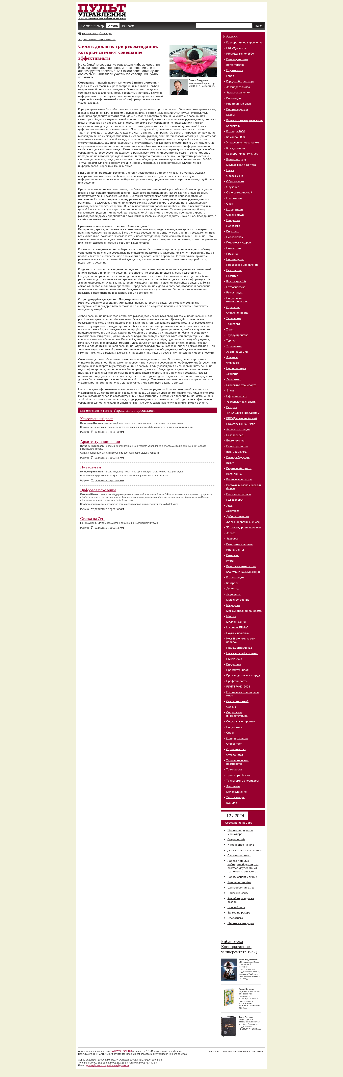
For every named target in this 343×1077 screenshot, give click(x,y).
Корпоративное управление (244, 42)
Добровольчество (237, 516)
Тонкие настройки (239, 882)
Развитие (232, 275)
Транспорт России (238, 775)
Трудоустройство (237, 335)
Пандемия (233, 220)
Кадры (230, 114)
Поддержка (233, 664)
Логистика (232, 588)
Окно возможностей (239, 192)
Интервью (232, 555)
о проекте (214, 1051)
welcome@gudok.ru (118, 1065)
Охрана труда (235, 214)
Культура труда (236, 159)
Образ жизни (234, 175)
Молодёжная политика (241, 164)
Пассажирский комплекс (242, 653)
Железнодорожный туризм (243, 527)
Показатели (233, 248)
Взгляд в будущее (238, 457)
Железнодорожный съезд (243, 521)
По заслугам (90, 467)
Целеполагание (236, 791)
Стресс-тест (234, 743)
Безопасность (235, 435)
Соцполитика (234, 727)
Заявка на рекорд (238, 912)
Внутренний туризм (238, 468)
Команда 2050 (235, 136)
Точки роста (234, 769)
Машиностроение (237, 599)
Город (230, 75)
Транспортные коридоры (242, 780)
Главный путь (236, 907)
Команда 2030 (235, 131)
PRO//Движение (236, 48)
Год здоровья (235, 499)
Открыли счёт (236, 839)
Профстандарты (237, 681)
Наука (230, 170)
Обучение (232, 186)
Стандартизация (237, 738)
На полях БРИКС (237, 627)
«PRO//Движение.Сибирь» (243, 412)
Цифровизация (236, 368)
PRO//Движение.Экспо (240, 423)
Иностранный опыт (238, 103)
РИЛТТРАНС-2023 (238, 686)
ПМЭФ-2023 (234, 658)
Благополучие (235, 440)
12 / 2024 (234, 815)
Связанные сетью (239, 855)
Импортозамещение (239, 544)
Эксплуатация (235, 797)
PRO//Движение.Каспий (241, 418)
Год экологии (234, 70)
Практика (232, 253)
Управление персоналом (97, 39)
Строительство (236, 749)
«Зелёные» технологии (241, 401)
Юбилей (231, 802)
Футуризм (232, 362)
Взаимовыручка (236, 451)
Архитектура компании (100, 441)
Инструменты (235, 549)
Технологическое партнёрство (237, 762)
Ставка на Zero (92, 518)
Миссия (231, 616)
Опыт (229, 203)
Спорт (230, 732)
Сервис (231, 706)
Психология (234, 270)
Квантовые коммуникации (243, 571)
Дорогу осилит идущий (242, 876)
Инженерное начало (240, 844)
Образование (235, 181)
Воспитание (234, 473)
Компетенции (235, 577)
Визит (230, 462)
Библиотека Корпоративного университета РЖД (239, 946)
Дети (229, 505)
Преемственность (237, 669)
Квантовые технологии (241, 566)
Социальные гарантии (240, 721)
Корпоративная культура (242, 153)
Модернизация (236, 621)
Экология (232, 373)
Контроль (232, 583)
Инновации (233, 98)
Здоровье (232, 538)
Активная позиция (238, 429)
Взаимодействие (237, 59)
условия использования (236, 1051)
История (231, 407)
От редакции (234, 209)
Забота (230, 533)
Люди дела (233, 594)
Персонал (232, 231)
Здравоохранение (238, 92)
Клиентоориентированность (244, 120)
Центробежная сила (240, 887)
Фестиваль (233, 786)
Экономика (233, 379)
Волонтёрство (235, 64)
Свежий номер (92, 26)
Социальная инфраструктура (237, 714)
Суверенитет (234, 754)
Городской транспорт (240, 81)
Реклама (128, 26)
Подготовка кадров (238, 242)
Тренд (230, 329)
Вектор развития (237, 446)
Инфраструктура (237, 109)
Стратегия (233, 307)
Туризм (231, 340)
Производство (235, 259)
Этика (230, 390)
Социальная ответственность (237, 299)
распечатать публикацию (97, 33)
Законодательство (238, 86)
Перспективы (234, 236)
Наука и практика (237, 633)
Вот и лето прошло (238, 494)
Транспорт (233, 323)
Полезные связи (238, 892)
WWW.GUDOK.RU (122, 1051)
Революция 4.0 (236, 281)
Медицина (233, 605)
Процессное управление (242, 264)
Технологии (233, 318)
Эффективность (236, 396)
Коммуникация (236, 148)
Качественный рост (96, 418)
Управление (234, 346)
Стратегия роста (237, 312)
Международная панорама (244, 610)
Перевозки (233, 225)
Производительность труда (243, 675)
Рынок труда (234, 292)
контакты (257, 1051)
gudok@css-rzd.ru (96, 1065)
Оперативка (234, 198)
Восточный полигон (239, 479)
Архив (113, 26)
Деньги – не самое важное (244, 850)
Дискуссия (233, 510)
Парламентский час (239, 647)
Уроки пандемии (237, 351)
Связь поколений (237, 701)
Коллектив (233, 125)
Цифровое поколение (98, 490)
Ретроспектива (235, 286)
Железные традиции (240, 923)
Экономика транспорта (241, 385)
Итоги (230, 560)
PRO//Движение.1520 (240, 53)
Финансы (232, 357)
